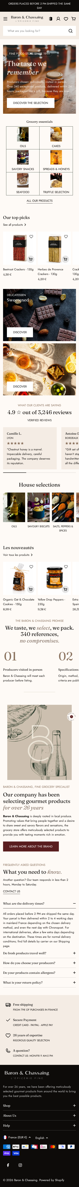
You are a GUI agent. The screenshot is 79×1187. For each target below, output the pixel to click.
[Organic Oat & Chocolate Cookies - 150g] (19, 578)
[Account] (58, 18)
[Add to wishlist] (31, 236)
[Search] (70, 31)
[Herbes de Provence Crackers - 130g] (54, 248)
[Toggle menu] (5, 18)
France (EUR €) (17, 1137)
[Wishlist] (66, 18)
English (39, 1138)
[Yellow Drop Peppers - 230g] (54, 578)
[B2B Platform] (50, 18)
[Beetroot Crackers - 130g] (19, 248)
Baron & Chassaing (25, 1180)
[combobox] (39, 31)
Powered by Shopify (51, 1180)
